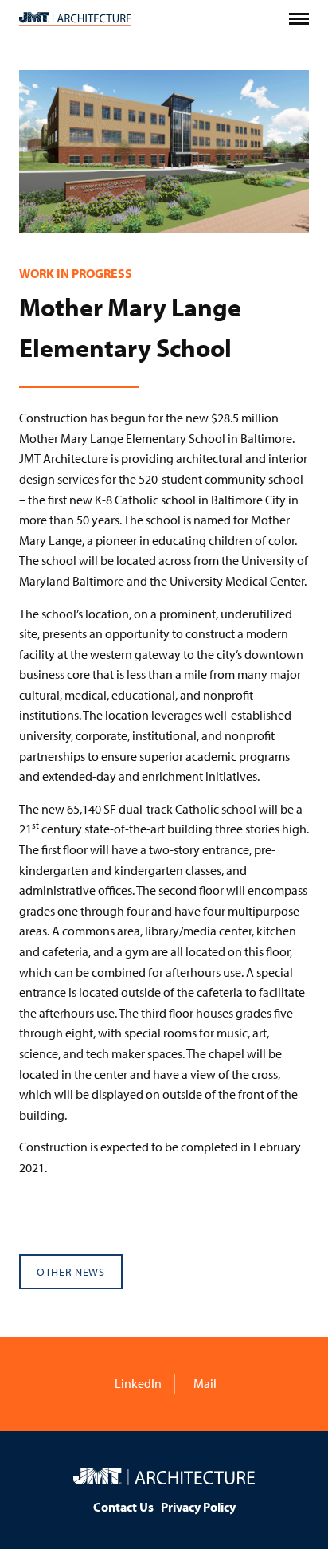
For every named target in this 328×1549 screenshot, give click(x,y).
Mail (204, 1383)
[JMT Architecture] (75, 19)
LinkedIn (137, 1383)
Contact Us (123, 1507)
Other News (71, 1272)
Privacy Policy (198, 1507)
